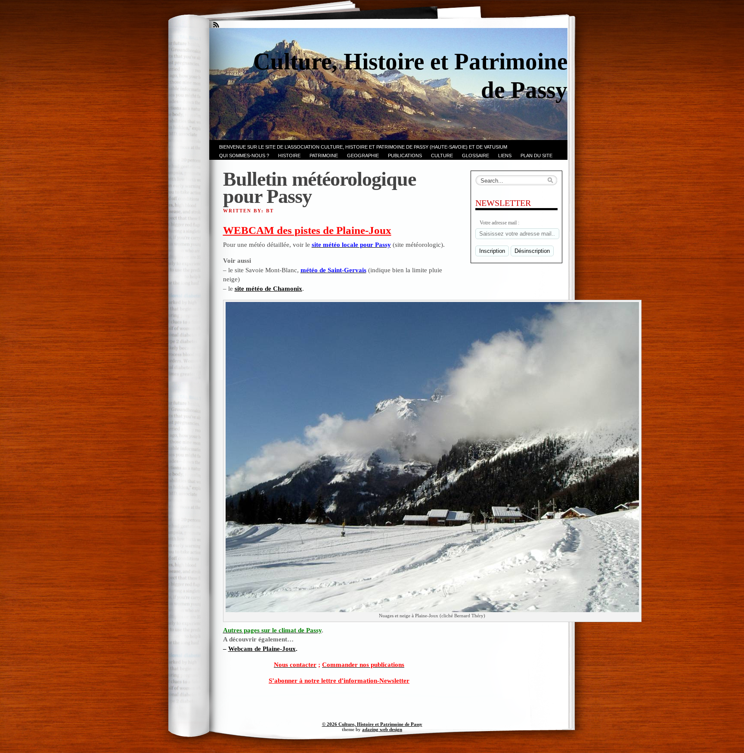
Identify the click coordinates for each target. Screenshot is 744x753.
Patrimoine (324, 155)
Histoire (289, 155)
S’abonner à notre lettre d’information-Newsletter (339, 680)
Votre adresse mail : (499, 223)
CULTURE (442, 155)
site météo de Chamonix (268, 288)
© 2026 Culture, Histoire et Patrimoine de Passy (372, 724)
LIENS (505, 155)
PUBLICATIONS (405, 155)
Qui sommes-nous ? (244, 155)
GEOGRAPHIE (363, 155)
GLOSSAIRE (475, 155)
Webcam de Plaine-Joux (262, 648)
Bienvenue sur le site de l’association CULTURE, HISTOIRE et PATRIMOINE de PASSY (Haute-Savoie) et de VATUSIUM (363, 146)
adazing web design (382, 729)
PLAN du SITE (536, 155)
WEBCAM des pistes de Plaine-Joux (307, 230)
